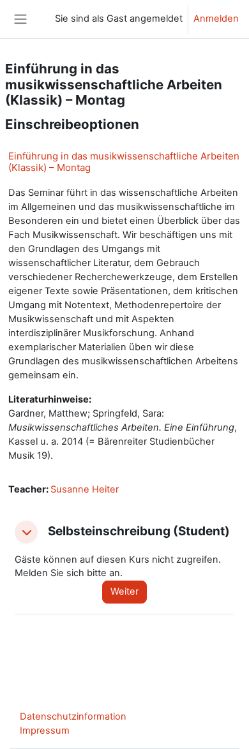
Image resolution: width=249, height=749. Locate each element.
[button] (26, 532)
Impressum (45, 730)
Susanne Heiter (84, 489)
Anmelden (216, 18)
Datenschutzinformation (73, 716)
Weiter (124, 591)
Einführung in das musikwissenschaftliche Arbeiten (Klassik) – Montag (123, 162)
